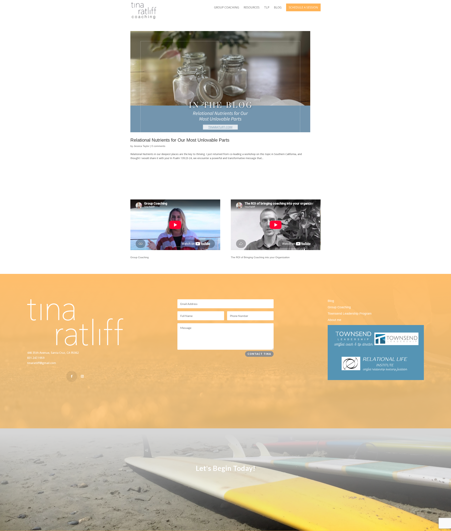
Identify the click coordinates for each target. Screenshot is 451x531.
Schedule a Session (303, 7)
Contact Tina (259, 353)
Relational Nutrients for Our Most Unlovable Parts (179, 140)
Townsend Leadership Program (350, 313)
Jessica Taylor (141, 146)
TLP (266, 7)
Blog (278, 7)
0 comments (158, 146)
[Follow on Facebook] (71, 376)
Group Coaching (226, 7)
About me (334, 320)
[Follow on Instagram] (82, 376)
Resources (252, 7)
